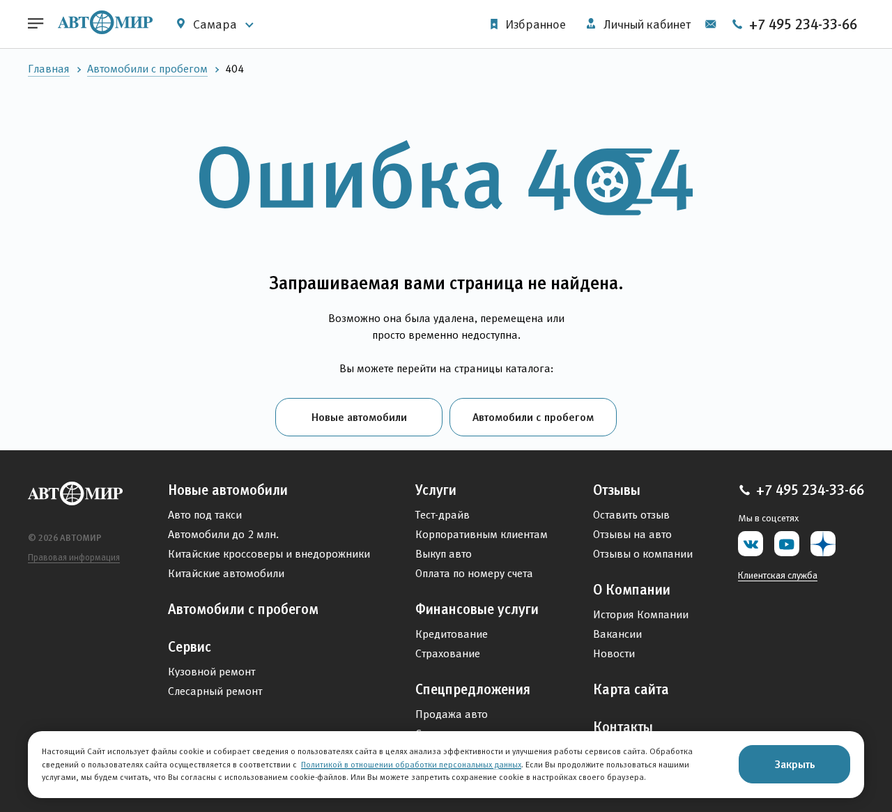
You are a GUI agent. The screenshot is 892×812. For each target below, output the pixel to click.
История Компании (641, 614)
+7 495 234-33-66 (801, 24)
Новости (614, 653)
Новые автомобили (359, 417)
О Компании (631, 589)
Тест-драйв (442, 515)
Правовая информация (74, 557)
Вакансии (617, 634)
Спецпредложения (472, 689)
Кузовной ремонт (211, 671)
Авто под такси (205, 515)
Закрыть (794, 764)
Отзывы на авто (632, 534)
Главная (49, 69)
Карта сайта (631, 689)
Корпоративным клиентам (481, 534)
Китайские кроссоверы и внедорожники (269, 554)
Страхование (447, 653)
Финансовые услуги (477, 609)
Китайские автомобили (226, 573)
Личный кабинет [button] (646, 24)
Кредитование (451, 634)
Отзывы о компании (643, 554)
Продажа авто (451, 714)
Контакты (623, 727)
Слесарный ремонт (215, 691)
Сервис (189, 646)
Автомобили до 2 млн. (223, 534)
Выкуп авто (443, 554)
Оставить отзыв (631, 515)
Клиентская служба (777, 575)
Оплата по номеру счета (474, 573)
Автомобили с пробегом (147, 69)
